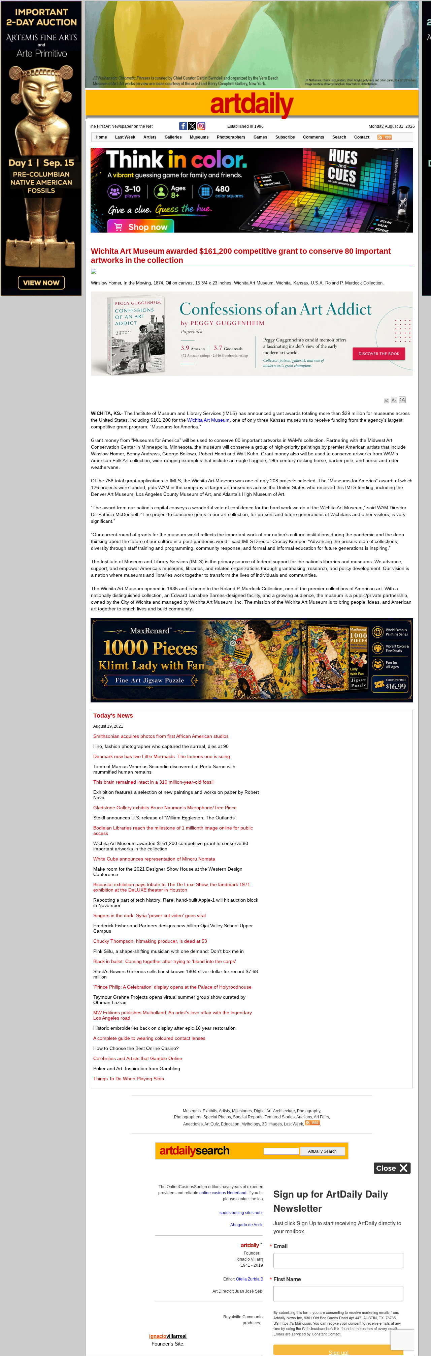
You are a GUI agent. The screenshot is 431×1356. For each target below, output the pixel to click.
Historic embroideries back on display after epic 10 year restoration (164, 1028)
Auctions (304, 1117)
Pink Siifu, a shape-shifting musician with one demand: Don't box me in (168, 951)
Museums (199, 137)
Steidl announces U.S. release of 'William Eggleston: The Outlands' (164, 817)
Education (230, 1124)
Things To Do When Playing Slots (128, 1078)
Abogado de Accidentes (252, 1225)
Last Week (125, 137)
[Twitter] (192, 128)
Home (101, 137)
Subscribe (285, 137)
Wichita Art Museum (208, 420)
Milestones (242, 1111)
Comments (313, 137)
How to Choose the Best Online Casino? (136, 1048)
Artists (150, 137)
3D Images (272, 1124)
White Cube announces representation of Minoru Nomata (154, 859)
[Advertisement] (335, 759)
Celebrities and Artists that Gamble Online (137, 1058)
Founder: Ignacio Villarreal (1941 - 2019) (251, 1259)
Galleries (173, 137)
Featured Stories (279, 1117)
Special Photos (217, 1117)
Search (339, 137)
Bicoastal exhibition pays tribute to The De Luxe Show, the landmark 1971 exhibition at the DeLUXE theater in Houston (171, 887)
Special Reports (247, 1117)
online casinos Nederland (222, 1193)
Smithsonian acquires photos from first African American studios (161, 736)
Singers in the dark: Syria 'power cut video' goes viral (149, 915)
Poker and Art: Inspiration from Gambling (136, 1068)
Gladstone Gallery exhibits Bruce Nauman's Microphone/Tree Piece (165, 807)
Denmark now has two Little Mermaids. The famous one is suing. (162, 756)
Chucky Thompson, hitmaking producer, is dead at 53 (150, 941)
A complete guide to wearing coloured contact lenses (149, 1038)
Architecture (284, 1111)
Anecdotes (193, 1124)
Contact (361, 137)
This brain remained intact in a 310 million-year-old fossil (153, 782)
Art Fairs (321, 1117)
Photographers (231, 137)
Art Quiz (211, 1124)
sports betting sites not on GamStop (252, 1212)
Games (260, 137)
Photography (308, 1111)
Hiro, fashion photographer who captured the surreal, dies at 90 (161, 746)
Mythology (250, 1124)
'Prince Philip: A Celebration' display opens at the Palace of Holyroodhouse (172, 987)
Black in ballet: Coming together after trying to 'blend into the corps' (164, 961)
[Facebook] (183, 128)
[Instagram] (201, 128)
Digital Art (262, 1111)
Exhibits (210, 1111)
